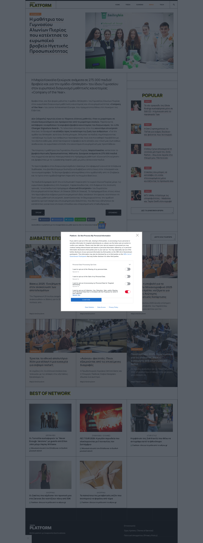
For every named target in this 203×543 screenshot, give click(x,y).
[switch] (127, 269)
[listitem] (101, 264)
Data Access (101, 307)
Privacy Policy (113, 307)
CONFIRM (86, 300)
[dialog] (101, 271)
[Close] (138, 236)
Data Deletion (89, 307)
